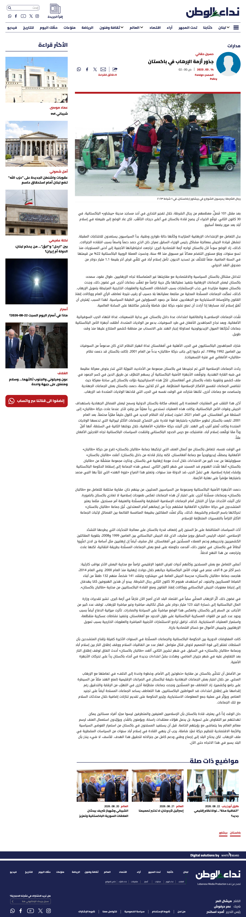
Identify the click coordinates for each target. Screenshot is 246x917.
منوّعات (70, 27)
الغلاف (181, 881)
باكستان (235, 833)
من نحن (181, 911)
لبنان (222, 27)
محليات (158, 881)
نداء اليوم (169, 881)
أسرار (146, 881)
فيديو (12, 27)
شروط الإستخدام (161, 911)
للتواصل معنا (109, 911)
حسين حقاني (204, 54)
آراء (170, 27)
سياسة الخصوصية (134, 911)
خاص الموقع (110, 881)
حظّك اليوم (48, 27)
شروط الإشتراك (86, 911)
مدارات (234, 46)
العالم (135, 27)
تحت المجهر (188, 27)
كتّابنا (207, 27)
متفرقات (134, 881)
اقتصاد (155, 27)
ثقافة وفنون (110, 27)
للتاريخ (28, 27)
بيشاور (223, 833)
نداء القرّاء (123, 881)
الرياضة (87, 27)
